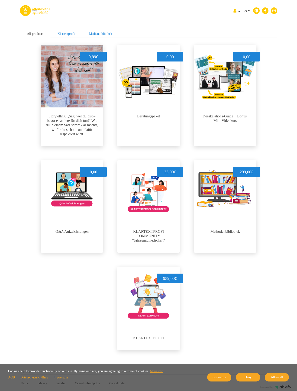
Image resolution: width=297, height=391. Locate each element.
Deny (248, 377)
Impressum (61, 377)
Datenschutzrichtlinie (34, 377)
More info (156, 371)
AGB (11, 377)
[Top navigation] (236, 11)
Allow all (277, 377)
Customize (219, 377)
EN (244, 11)
